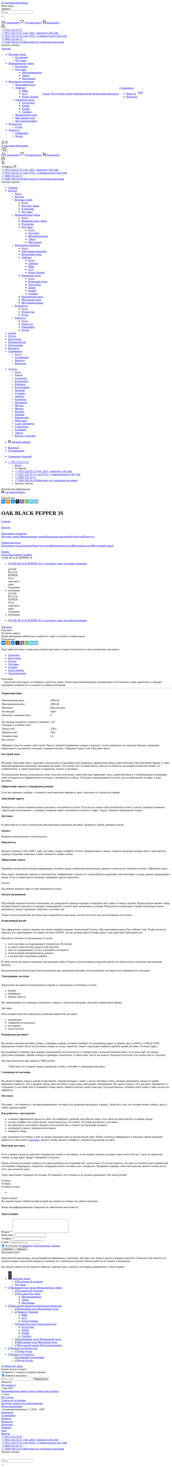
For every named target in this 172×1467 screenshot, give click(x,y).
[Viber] (22, 501)
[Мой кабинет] (3, 26)
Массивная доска (82, 545)
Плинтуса (27, 324)
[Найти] (2, 16)
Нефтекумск (22, 417)
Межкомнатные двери (34, 221)
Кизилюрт (21, 399)
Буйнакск (20, 384)
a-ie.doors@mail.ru (15, 492)
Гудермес (20, 393)
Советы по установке (13, 1400)
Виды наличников (11, 1406)
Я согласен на (32, 1245)
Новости (6, 1418)
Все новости (8, 1385)
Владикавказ (22, 387)
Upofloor (27, 554)
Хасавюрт (20, 429)
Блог (4, 1430)
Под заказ (33, 233)
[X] (17, 501)
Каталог (19, 196)
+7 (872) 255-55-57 (11, 29)
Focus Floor (7, 554)
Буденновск (21, 381)
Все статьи (7, 1397)
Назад (18, 193)
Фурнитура (28, 311)
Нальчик (20, 414)
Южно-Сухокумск (25, 435)
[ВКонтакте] (3, 501)
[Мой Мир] (13, 501)
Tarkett (18, 554)
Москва (19, 408)
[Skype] (32, 501)
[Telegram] (36, 501)
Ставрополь (21, 426)
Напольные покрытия (34, 251)
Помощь (6, 1427)
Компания (7, 1412)
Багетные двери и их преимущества (21, 1403)
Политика (7, 1424)
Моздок (19, 405)
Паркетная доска (37, 281)
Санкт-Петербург (25, 423)
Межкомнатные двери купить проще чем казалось (30, 1391)
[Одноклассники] (8, 501)
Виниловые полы (11, 545)
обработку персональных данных (41, 1245)
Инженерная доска (61, 545)
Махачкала (21, 402)
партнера (34, 1139)
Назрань (19, 411)
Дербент (19, 396)
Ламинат (33, 263)
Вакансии (7, 1421)
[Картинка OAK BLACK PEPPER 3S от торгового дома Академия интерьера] (47, 563)
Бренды (5, 1433)
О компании (22, 357)
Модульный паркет (103, 545)
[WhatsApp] (27, 501)
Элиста (19, 432)
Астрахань (21, 378)
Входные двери (30, 205)
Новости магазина (15, 1375)
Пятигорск (21, 420)
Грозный (20, 390)
